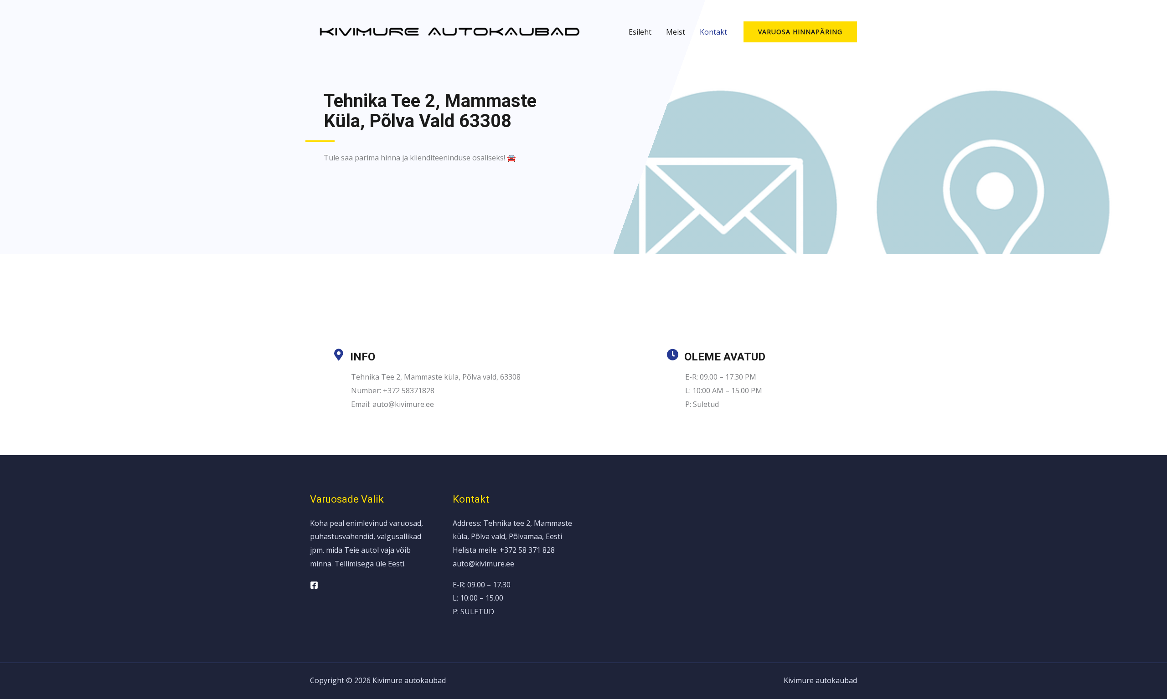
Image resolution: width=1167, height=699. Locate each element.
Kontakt (713, 32)
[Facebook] (314, 585)
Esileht (640, 32)
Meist (675, 32)
